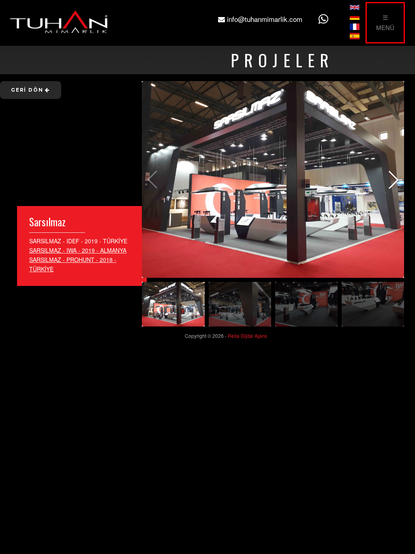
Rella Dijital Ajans (247, 335)
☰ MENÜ (385, 22)
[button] (393, 180)
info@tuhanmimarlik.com (263, 19)
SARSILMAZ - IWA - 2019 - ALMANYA (77, 250)
